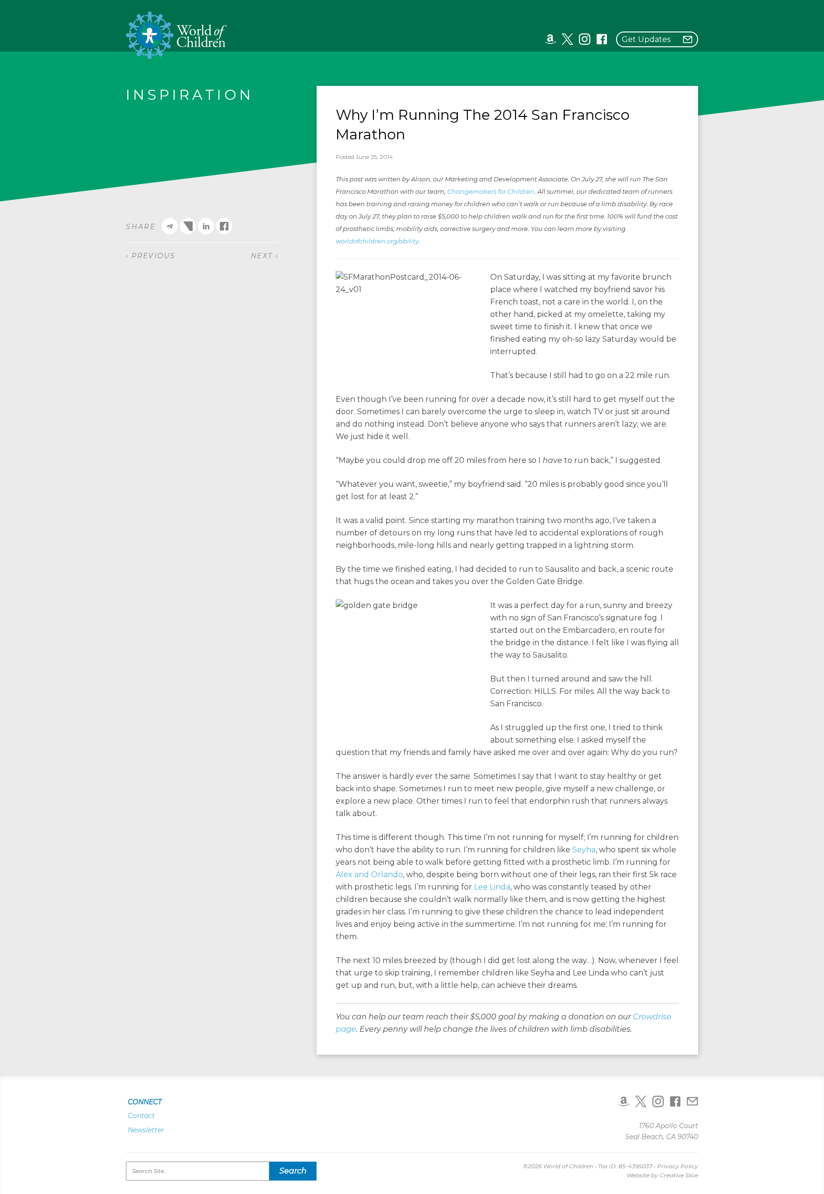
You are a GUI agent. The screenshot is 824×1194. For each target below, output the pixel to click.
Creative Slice (678, 1175)
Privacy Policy (677, 1166)
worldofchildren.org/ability (377, 241)
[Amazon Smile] (550, 39)
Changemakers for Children (491, 191)
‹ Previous (150, 255)
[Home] (176, 35)
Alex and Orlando (369, 874)
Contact (141, 1115)
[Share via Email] (170, 226)
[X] (567, 39)
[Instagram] (584, 39)
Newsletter (146, 1130)
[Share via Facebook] (224, 226)
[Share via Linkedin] (206, 226)
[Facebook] (601, 39)
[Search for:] (221, 1171)
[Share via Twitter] (188, 226)
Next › (264, 255)
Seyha (584, 849)
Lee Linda (492, 886)
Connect (145, 1102)
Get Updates (646, 39)
